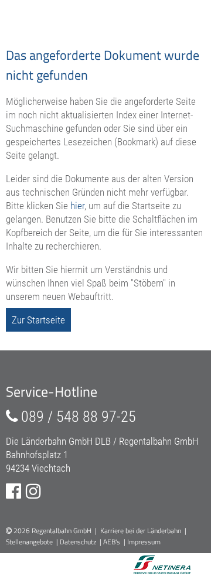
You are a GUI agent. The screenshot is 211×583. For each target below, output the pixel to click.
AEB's (111, 541)
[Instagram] (33, 491)
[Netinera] (147, 566)
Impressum (144, 541)
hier (77, 206)
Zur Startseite (38, 320)
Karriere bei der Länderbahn (140, 530)
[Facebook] (13, 491)
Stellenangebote (29, 541)
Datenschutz (78, 541)
